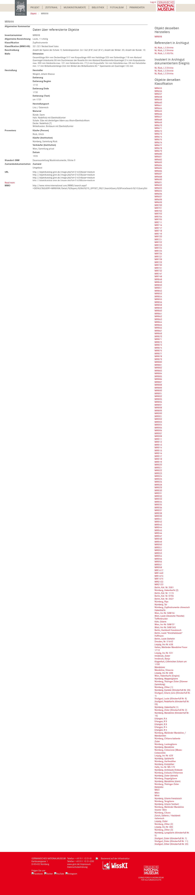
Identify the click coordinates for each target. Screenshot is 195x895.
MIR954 (158, 555)
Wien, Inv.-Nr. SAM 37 (165, 624)
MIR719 (158, 233)
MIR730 (158, 265)
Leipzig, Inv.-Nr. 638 (164, 644)
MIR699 (158, 202)
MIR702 (158, 210)
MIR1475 (159, 578)
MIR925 (158, 478)
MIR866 (158, 327)
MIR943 (158, 524)
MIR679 (158, 150)
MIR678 (158, 148)
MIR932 (158, 496)
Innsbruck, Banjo (162, 658)
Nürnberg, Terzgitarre (164, 801)
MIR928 (158, 484)
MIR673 (158, 133)
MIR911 (158, 439)
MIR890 (158, 390)
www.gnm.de (73, 864)
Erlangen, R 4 (161, 727)
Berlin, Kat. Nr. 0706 (164, 595)
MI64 (157, 792)
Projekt (34, 7)
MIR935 (158, 504)
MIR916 (158, 453)
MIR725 (158, 250)
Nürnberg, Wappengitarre (166, 678)
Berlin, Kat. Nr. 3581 (164, 587)
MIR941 (158, 518)
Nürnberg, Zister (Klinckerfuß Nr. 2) (171, 709)
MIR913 (158, 444)
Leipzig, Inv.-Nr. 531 (164, 652)
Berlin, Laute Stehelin (165, 638)
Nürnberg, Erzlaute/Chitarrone (169, 772)
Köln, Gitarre (160, 621)
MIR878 (158, 356)
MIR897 (158, 404)
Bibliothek (98, 7)
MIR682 (158, 159)
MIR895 (158, 399)
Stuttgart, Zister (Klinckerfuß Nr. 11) (171, 841)
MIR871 (158, 339)
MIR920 (158, 464)
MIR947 (158, 535)
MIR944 (158, 527)
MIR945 (158, 530)
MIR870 (158, 336)
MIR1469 (159, 573)
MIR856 (158, 302)
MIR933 (158, 498)
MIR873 (158, 344)
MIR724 (158, 247)
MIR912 (158, 441)
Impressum (86, 864)
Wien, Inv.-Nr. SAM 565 (165, 627)
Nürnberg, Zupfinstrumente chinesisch (172, 607)
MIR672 (158, 130)
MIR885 (158, 376)
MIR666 (158, 113)
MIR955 (158, 558)
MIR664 (158, 108)
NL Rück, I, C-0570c (164, 53)
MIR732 (158, 270)
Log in (153, 2)
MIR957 (158, 564)
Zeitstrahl (51, 7)
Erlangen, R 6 (161, 718)
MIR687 (158, 173)
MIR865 (158, 324)
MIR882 (158, 367)
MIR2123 (159, 584)
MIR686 (158, 170)
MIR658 (158, 96)
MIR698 (158, 199)
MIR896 (158, 401)
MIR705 (158, 219)
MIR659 (158, 99)
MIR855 (158, 299)
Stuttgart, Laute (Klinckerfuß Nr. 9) (171, 698)
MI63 (157, 789)
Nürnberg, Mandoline (164, 747)
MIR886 (158, 379)
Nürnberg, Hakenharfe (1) (166, 707)
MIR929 (158, 487)
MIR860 (158, 310)
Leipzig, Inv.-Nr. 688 (164, 672)
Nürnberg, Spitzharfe (164, 758)
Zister (157, 741)
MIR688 (158, 176)
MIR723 (158, 245)
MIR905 (158, 427)
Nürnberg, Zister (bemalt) (166, 775)
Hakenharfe (160, 610)
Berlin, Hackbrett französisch (168, 630)
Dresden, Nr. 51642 (164, 641)
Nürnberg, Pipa (161, 601)
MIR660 (158, 102)
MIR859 (158, 307)
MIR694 (158, 190)
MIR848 (158, 279)
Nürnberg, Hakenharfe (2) (166, 590)
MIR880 (158, 362)
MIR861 (158, 313)
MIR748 (158, 276)
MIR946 (158, 533)
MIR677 (158, 145)
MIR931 (158, 493)
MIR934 (158, 501)
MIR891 (158, 393)
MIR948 (158, 538)
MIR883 (158, 370)
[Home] (21, 7)
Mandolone (160, 667)
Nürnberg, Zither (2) (164, 824)
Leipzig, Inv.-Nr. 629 (164, 755)
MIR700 (158, 205)
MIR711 (158, 222)
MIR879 (158, 359)
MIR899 (158, 410)
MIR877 (158, 353)
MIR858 (158, 304)
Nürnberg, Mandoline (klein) (168, 781)
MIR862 (158, 316)
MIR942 (158, 521)
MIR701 (158, 207)
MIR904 (158, 424)
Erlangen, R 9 (161, 721)
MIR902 (158, 419)
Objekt (33, 13)
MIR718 (158, 230)
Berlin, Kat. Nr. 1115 (164, 593)
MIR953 (158, 553)
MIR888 (158, 384)
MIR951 (158, 547)
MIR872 (158, 342)
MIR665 (158, 111)
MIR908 (158, 436)
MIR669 (158, 122)
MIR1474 (159, 575)
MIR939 (158, 516)
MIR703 (158, 213)
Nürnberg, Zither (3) (164, 829)
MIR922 (158, 470)
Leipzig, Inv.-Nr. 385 (164, 826)
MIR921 (158, 467)
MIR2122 (159, 581)
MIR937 (158, 510)
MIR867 (158, 330)
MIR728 (158, 259)
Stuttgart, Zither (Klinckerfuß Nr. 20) (171, 844)
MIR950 (158, 544)
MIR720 (158, 236)
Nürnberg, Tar (161, 604)
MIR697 (158, 196)
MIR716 (158, 225)
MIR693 (158, 188)
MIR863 (158, 319)
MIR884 (158, 373)
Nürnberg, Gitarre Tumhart (167, 804)
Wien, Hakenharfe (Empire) (167, 675)
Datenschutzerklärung (77, 866)
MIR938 (158, 513)
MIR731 (158, 267)
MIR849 (158, 282)
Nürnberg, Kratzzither (164, 764)
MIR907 (158, 433)
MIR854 (158, 296)
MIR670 (158, 125)
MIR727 (158, 256)
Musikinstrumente (75, 7)
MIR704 (158, 216)
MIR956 (158, 561)
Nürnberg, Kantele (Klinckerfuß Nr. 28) (172, 690)
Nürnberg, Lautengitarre (166, 744)
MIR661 (158, 105)
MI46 (157, 795)
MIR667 (158, 116)
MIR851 (158, 287)
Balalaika (159, 786)
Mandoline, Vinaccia (164, 670)
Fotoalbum (117, 7)
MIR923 (158, 473)
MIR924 (158, 476)
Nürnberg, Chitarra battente (167, 738)
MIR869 (158, 333)
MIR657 (158, 93)
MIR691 (158, 182)
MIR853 (158, 293)
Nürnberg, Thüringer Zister (167, 784)
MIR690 (158, 179)
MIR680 (158, 153)
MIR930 (158, 490)
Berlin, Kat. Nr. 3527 (164, 598)
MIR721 (158, 239)
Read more (10, 182)
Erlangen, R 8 (161, 724)
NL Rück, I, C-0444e (164, 47)
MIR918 (158, 458)
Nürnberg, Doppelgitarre (166, 778)
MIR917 (158, 456)
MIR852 (158, 290)
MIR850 (158, 285)
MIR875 (158, 350)
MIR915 (158, 450)
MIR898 (158, 36)
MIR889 (158, 387)
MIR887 (158, 381)
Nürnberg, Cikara (162, 812)
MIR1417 (159, 570)
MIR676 (158, 142)
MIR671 (158, 128)
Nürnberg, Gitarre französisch (168, 798)
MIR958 (158, 567)
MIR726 (158, 253)
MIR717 (158, 227)
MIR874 (158, 347)
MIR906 (158, 430)
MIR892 (158, 396)
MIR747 (158, 273)
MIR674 (158, 136)
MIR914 (158, 447)
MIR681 (158, 156)
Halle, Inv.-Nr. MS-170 (165, 767)
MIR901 (158, 416)
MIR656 (158, 91)
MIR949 (158, 541)
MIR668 (158, 119)
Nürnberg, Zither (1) (164, 687)
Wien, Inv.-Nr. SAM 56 (165, 612)
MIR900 (158, 413)
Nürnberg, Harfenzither (165, 761)
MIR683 (158, 162)
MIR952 (158, 550)
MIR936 (158, 507)
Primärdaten (137, 7)
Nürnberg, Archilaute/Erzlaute (168, 769)
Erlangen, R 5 (161, 729)
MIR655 (158, 88)
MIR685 (158, 168)
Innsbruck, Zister (162, 655)
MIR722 (158, 242)
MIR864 (158, 322)
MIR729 (158, 262)
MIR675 (158, 139)
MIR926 (158, 481)
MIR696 (158, 193)
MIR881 (158, 364)
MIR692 (158, 185)
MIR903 (158, 421)
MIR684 (158, 165)
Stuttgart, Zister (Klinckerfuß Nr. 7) (171, 838)
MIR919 (158, 461)
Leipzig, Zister (161, 821)
